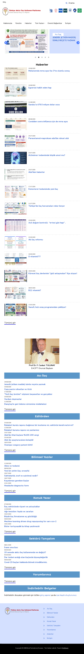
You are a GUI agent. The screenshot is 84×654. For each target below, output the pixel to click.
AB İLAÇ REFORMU (35, 239)
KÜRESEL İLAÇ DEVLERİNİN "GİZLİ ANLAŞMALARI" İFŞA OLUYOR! (52, 273)
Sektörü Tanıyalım (53, 625)
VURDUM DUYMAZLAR (13, 399)
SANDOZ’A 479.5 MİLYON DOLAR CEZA (44, 104)
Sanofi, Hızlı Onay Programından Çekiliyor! (47, 307)
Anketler (50, 634)
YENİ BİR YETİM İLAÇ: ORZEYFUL (16, 470)
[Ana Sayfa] (21, 11)
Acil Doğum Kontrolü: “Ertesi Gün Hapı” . (47, 222)
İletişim (68, 23)
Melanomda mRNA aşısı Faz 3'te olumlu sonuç (49, 70)
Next (78, 43)
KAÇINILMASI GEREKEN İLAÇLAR (16, 480)
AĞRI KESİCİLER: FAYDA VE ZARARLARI (18, 511)
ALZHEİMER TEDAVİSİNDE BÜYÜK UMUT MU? (46, 155)
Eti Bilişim (65, 648)
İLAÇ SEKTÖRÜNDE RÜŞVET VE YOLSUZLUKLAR (22, 506)
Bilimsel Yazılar (52, 613)
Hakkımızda (7, 23)
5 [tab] (48, 57)
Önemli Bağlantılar (55, 23)
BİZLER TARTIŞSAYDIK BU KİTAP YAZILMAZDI (21, 526)
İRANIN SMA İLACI (11, 547)
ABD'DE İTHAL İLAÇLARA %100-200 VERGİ (21, 435)
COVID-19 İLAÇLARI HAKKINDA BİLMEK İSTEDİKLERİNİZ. (25, 562)
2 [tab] (39, 57)
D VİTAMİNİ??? (34, 256)
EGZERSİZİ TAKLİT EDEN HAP (39, 87)
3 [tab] (42, 57)
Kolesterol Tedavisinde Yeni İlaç (43, 189)
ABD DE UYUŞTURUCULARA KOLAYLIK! (18, 440)
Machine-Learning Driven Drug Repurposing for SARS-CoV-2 (30, 521)
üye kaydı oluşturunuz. (66, 595)
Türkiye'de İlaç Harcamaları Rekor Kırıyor (46, 206)
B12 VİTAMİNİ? (34, 290)
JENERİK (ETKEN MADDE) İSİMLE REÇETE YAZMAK (24, 384)
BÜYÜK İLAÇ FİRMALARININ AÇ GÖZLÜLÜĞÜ (20, 516)
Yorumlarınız (51, 630)
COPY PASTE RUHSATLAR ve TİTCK (18, 389)
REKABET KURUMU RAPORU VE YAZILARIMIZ (21, 430)
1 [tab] (35, 57)
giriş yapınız (45, 595)
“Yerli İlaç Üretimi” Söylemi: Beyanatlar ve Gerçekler (28, 394)
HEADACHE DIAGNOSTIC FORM (16, 485)
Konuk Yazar (51, 621)
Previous (6, 43)
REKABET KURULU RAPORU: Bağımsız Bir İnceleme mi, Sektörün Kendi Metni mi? (39, 425)
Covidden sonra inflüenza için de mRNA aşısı (48, 121)
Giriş (4, 2)
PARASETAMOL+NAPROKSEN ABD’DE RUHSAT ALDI (48, 138)
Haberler (28, 23)
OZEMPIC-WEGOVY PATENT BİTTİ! (18, 445)
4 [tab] (45, 57)
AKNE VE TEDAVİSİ (12, 466)
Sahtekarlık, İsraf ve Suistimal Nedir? (21, 475)
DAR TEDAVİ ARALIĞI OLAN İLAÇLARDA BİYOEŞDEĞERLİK (26, 557)
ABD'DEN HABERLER (36, 172)
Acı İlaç (58, 34)
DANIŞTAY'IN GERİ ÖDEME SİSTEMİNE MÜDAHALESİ (25, 404)
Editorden (50, 617)
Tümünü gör (10, 322)
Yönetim (18, 23)
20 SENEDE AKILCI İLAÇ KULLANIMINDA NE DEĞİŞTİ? (25, 552)
